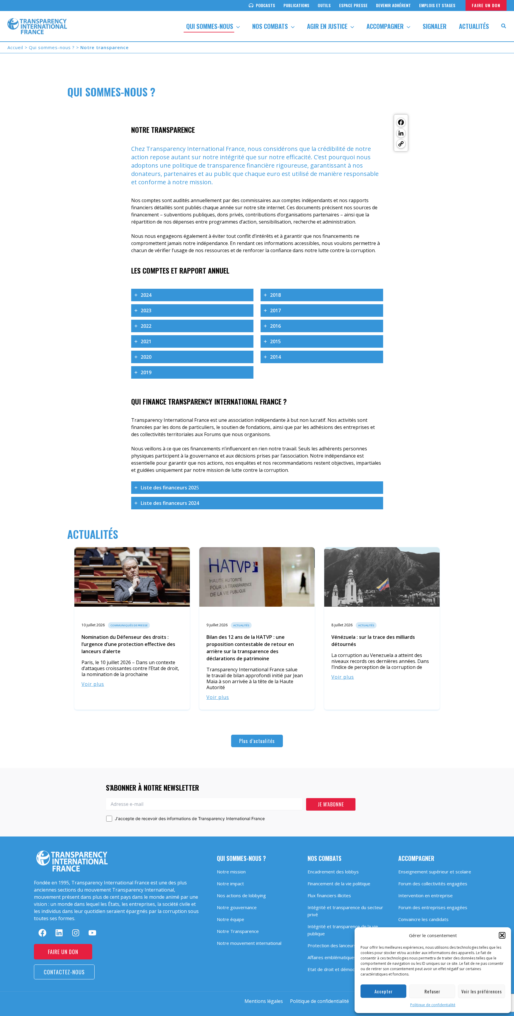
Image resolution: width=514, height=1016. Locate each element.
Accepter (383, 991)
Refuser (432, 991)
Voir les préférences (481, 991)
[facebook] (42, 932)
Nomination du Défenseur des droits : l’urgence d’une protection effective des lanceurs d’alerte (128, 644)
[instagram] (75, 932)
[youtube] (92, 932)
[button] (502, 935)
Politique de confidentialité (432, 1004)
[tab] (192, 295)
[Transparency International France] (37, 25)
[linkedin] (59, 932)
